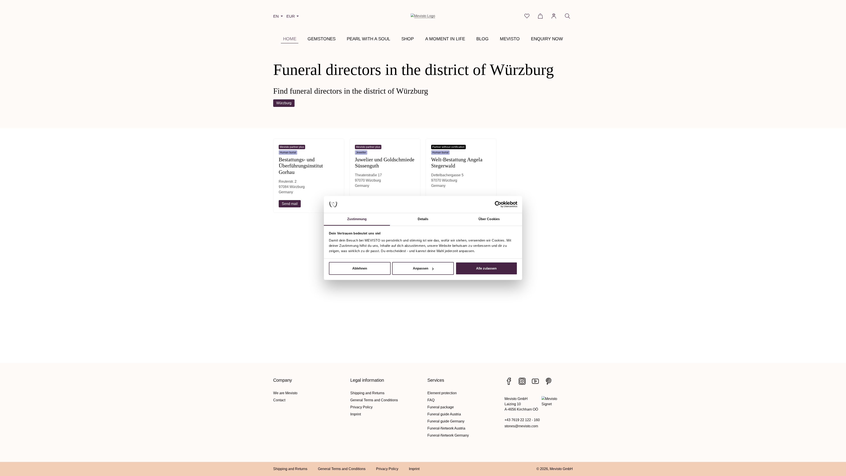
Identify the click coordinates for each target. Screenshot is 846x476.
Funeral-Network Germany (448, 435)
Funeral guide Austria (444, 414)
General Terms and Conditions (374, 400)
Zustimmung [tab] (357, 219)
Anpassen (420, 268)
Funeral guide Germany (445, 421)
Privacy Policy (361, 407)
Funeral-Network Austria (446, 428)
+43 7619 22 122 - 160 (522, 420)
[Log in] (553, 16)
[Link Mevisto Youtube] (535, 381)
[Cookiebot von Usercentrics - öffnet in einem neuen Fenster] (498, 204)
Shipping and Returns (367, 393)
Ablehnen (359, 268)
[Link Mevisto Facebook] (509, 381)
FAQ (430, 400)
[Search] (567, 16)
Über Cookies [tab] (489, 219)
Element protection (442, 393)
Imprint (355, 414)
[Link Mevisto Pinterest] (548, 381)
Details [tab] (423, 219)
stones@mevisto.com (521, 426)
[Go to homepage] (423, 15)
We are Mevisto (285, 393)
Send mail (290, 204)
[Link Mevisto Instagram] (522, 381)
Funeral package (440, 407)
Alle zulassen (486, 268)
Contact (279, 400)
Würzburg (283, 103)
